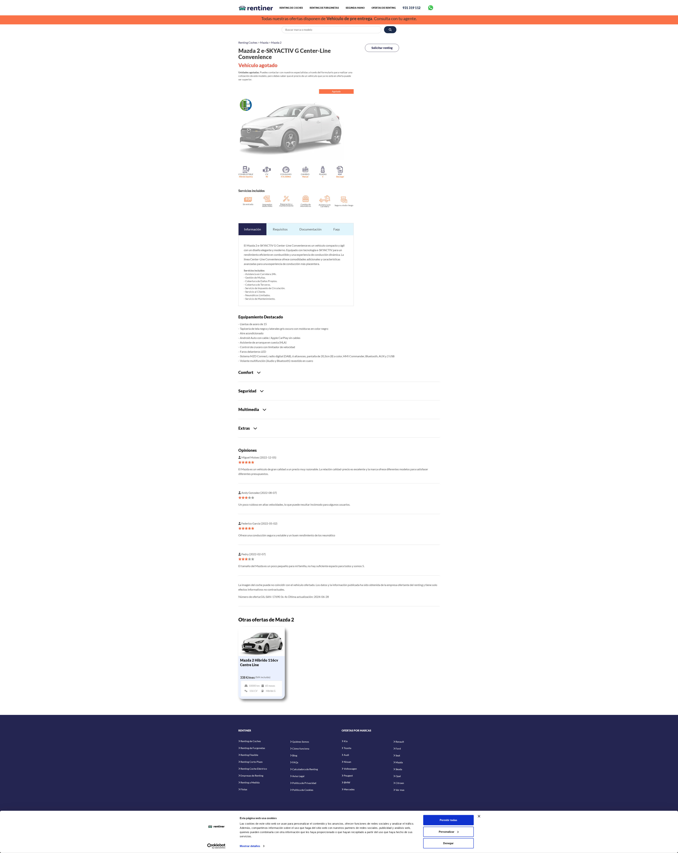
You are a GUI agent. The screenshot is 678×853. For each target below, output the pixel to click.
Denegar (448, 843)
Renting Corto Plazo (251, 761)
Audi (346, 754)
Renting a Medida (250, 782)
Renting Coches (247, 42)
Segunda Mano (355, 7)
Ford (398, 748)
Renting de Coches (291, 7)
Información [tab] (252, 229)
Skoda (399, 769)
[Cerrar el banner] (479, 816)
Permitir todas (448, 820)
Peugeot (348, 775)
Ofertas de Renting (383, 7)
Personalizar (446, 831)
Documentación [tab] (310, 229)
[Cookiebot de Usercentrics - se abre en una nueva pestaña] (216, 846)
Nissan (347, 761)
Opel (398, 776)
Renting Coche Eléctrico (253, 768)
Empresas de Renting (251, 775)
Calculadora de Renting (305, 769)
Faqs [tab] (336, 229)
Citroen (400, 782)
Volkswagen (350, 768)
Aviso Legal (298, 776)
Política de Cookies (302, 789)
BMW (347, 782)
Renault (400, 741)
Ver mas (400, 789)
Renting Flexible (249, 754)
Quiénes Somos (300, 741)
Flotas (243, 789)
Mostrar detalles (250, 846)
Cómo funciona (300, 748)
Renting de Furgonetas (324, 7)
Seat (398, 755)
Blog (294, 755)
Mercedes (349, 789)
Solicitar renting (381, 47)
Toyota (347, 748)
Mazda (264, 42)
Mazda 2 (276, 42)
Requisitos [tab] (280, 229)
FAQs (295, 762)
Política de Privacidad (304, 782)
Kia (345, 741)
